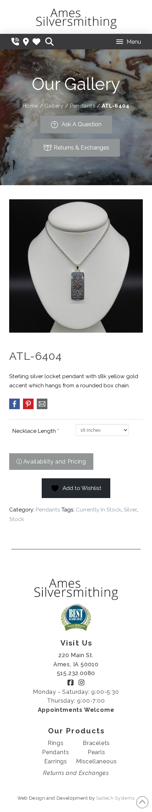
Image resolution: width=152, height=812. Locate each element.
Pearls (96, 752)
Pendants (82, 106)
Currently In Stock (98, 510)
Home (30, 106)
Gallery (54, 106)
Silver (130, 510)
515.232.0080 (76, 673)
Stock (16, 519)
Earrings (55, 761)
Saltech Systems (115, 798)
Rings (56, 743)
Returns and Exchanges (76, 773)
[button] (49, 41)
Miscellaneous (96, 761)
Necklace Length (35, 431)
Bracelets (96, 743)
